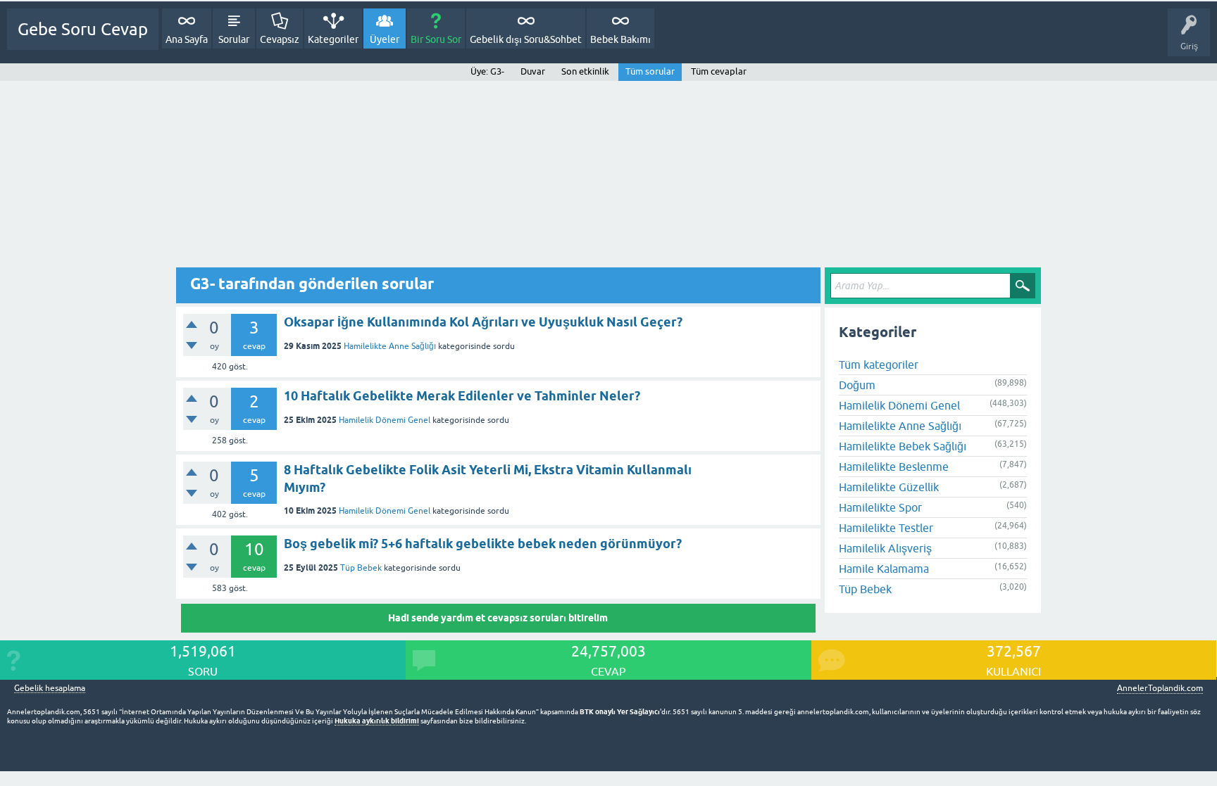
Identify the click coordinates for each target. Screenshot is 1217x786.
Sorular (233, 39)
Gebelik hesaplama (49, 688)
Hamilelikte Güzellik (889, 487)
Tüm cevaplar (719, 71)
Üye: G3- (487, 71)
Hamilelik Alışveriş (885, 548)
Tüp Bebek (361, 568)
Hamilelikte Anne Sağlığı (390, 346)
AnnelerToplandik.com (1160, 688)
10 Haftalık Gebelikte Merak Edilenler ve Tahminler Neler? (462, 395)
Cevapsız (279, 39)
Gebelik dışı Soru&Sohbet (526, 39)
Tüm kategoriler (878, 364)
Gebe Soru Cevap (83, 29)
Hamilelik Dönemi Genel (384, 420)
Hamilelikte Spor (880, 507)
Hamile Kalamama (884, 568)
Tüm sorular (650, 71)
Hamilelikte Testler (886, 527)
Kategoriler (333, 39)
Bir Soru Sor (436, 39)
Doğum (857, 385)
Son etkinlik (585, 71)
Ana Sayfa (187, 39)
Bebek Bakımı (620, 39)
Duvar (532, 71)
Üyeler (384, 39)
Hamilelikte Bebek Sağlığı (902, 446)
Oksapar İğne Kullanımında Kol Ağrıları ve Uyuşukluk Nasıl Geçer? (483, 322)
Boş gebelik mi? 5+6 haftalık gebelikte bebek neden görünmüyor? (483, 543)
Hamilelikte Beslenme (894, 466)
